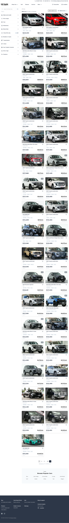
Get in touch (40, 506)
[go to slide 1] (54, 48)
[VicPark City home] (4, 4)
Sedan (35, 478)
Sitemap (26, 506)
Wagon (62, 478)
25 (47, 461)
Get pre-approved (5, 507)
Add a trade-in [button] (52, 10)
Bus (27, 476)
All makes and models (6, 502)
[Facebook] (2, 513)
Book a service (17, 502)
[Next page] (50, 461)
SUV (27, 478)
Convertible (44, 476)
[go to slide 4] (57, 48)
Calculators (3, 509)
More (39, 4)
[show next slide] (42, 21)
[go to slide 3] (56, 48)
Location (42, 508)
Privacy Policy (13, 517)
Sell (22, 4)
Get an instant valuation (29, 502)
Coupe (53, 476)
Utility (44, 478)
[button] (18, 9)
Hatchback (62, 476)
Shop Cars (14, 4)
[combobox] (8, 9)
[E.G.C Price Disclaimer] (24, 34)
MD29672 (16, 507)
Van (53, 478)
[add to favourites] (42, 27)
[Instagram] (4, 513)
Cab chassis (35, 476)
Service (33, 4)
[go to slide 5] (58, 48)
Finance (27, 4)
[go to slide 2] (55, 48)
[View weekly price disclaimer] (66, 34)
